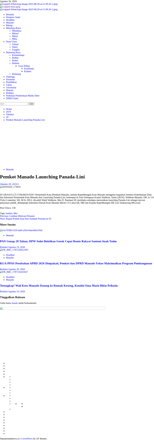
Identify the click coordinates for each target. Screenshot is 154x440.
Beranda (10, 14)
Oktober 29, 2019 (8, 184)
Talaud (15, 44)
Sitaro (15, 47)
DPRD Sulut (12, 98)
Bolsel (15, 60)
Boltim (15, 58)
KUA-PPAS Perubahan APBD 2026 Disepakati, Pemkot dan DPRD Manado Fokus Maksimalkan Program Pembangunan (76, 263)
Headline (10, 20)
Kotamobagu (18, 55)
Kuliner (27, 71)
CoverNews (27, 438)
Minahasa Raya (13, 28)
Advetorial (11, 87)
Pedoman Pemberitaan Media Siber (22, 95)
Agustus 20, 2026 (16, 269)
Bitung (9, 25)
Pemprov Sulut (13, 17)
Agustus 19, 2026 (16, 291)
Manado (10, 22)
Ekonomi (10, 79)
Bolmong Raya (13, 52)
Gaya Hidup (24, 66)
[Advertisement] (77, 145)
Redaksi (10, 93)
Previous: (17, 216)
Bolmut (15, 63)
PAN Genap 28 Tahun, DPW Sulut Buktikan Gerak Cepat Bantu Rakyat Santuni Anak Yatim (58, 241)
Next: (25, 218)
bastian (9, 213)
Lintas (9, 85)
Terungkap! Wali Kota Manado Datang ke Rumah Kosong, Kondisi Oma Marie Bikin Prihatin (59, 285)
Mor (16, 213)
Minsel (15, 33)
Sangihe (16, 49)
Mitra (14, 39)
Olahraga (10, 76)
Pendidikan (11, 82)
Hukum (9, 90)
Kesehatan (29, 68)
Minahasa (16, 30)
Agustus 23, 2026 (16, 247)
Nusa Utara (11, 41)
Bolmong (16, 74)
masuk (15, 303)
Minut (15, 36)
